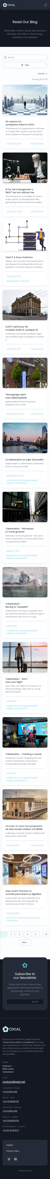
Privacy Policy (12, 1151)
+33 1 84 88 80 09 (11, 1101)
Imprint (9, 1145)
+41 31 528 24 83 (10, 1091)
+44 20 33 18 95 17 (11, 1130)
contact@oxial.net (14, 1082)
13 (46, 934)
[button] (45, 5)
